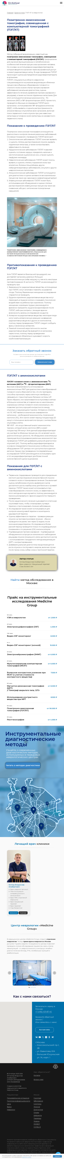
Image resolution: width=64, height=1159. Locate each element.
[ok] (49, 1037)
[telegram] (52, 1037)
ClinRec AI (37, 1127)
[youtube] (39, 1037)
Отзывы (36, 1112)
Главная (10, 13)
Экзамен (37, 1121)
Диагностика (20, 13)
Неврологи (11, 1109)
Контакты (37, 1075)
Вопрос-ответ (38, 1079)
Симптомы (37, 1104)
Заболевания (38, 1101)
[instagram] (46, 1037)
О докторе (37, 1098)
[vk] (36, 1037)
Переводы (37, 1118)
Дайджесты (38, 1115)
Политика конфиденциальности (18, 1101)
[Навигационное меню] (61, 3)
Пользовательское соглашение (18, 1098)
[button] (44, 1029)
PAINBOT (37, 1124)
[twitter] (43, 1037)
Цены (9, 1104)
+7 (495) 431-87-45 (43, 1012)
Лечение (37, 1107)
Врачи (9, 1107)
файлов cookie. (26, 1157)
